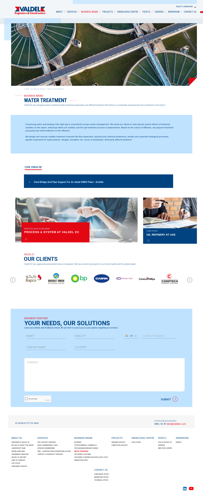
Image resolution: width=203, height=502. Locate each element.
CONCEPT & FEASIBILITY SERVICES (50, 454)
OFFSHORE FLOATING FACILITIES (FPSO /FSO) (91, 457)
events (178, 442)
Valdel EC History (18, 457)
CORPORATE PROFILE (19, 466)
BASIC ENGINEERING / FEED (47, 445)
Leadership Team (18, 448)
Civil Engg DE (33, 167)
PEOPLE (146, 11)
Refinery (77, 442)
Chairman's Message (20, 454)
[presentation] (13, 280)
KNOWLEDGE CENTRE (127, 11)
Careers (161, 445)
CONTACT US (190, 11)
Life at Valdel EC (165, 442)
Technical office (101, 480)
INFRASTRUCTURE (81, 460)
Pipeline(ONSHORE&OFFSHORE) (86, 448)
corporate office (101, 474)
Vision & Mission (18, 451)
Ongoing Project (118, 442)
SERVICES (72, 11)
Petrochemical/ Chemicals (85, 445)
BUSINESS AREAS (89, 11)
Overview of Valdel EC (20, 442)
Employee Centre (165, 448)
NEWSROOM (174, 11)
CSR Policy (15, 463)
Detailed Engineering (46, 448)
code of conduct (18, 460)
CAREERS (159, 11)
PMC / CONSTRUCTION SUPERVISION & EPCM (54, 451)
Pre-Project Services (46, 442)
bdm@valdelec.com (170, 424)
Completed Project (119, 445)
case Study (136, 442)
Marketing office (101, 477)
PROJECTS (107, 11)
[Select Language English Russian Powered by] (186, 6)
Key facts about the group (22, 445)
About (59, 11)
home (26, 89)
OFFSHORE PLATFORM (82, 454)
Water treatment (81, 451)
